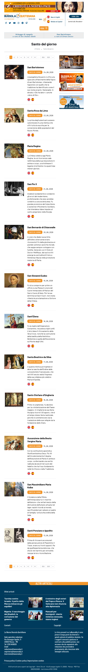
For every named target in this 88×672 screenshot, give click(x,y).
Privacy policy (9, 660)
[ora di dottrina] (71, 102)
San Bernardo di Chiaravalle (41, 227)
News (55, 17)
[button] (44, 28)
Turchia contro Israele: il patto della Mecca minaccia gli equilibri (14, 602)
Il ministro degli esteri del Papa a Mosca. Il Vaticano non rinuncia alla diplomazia (56, 602)
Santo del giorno (48, 49)
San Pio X (32, 184)
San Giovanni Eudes (37, 275)
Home (38, 49)
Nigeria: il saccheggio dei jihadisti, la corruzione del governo (14, 615)
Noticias (56, 21)
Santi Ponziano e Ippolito (40, 530)
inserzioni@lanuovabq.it (13, 654)
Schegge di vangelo (24, 34)
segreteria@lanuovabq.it (13, 651)
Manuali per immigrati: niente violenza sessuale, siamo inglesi (54, 615)
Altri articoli (44, 583)
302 (43, 57)
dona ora (75, 16)
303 (48, 57)
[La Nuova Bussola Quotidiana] (20, 16)
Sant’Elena (32, 316)
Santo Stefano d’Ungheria (40, 395)
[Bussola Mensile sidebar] (71, 82)
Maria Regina (33, 146)
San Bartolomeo (64, 34)
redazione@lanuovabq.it (13, 649)
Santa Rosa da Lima (37, 110)
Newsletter (75, 21)
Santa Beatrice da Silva (39, 357)
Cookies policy (21, 660)
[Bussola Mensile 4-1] (71, 62)
